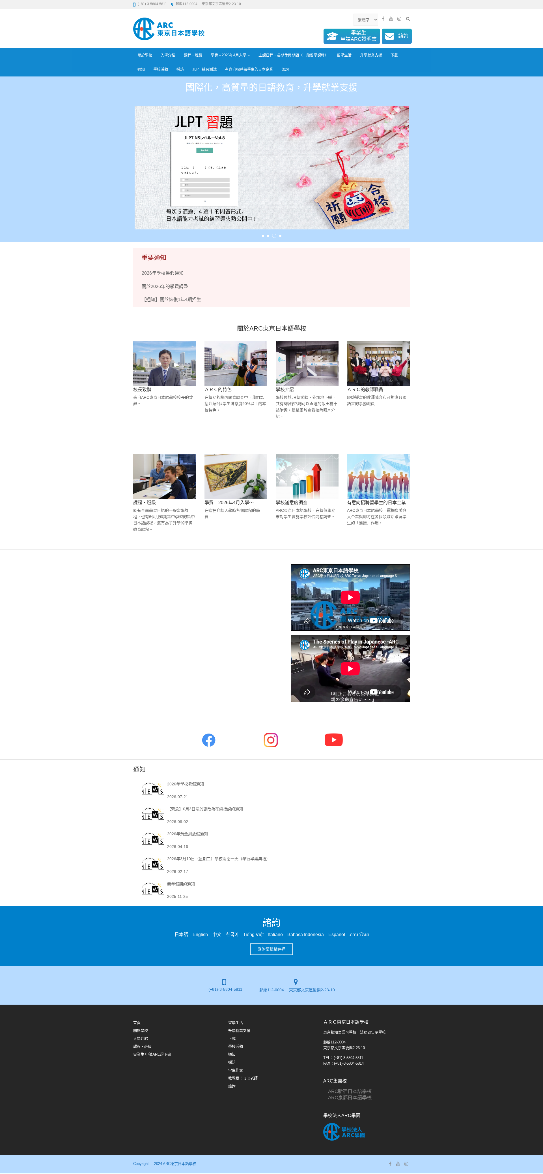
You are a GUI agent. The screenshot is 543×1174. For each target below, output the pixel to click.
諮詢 (285, 69)
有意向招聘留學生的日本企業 (249, 69)
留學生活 (344, 55)
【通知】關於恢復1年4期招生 (171, 299)
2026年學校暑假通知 (163, 273)
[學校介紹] (307, 364)
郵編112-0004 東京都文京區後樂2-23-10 (208, 4)
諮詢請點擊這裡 (271, 949)
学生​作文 (235, 1070)
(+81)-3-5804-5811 (152, 4)
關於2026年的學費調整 (165, 286)
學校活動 (160, 69)
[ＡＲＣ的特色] (235, 364)
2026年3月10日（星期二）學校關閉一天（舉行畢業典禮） (218, 859)
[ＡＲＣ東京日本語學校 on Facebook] (383, 18)
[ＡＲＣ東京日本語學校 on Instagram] (399, 18)
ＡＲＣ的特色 (218, 389)
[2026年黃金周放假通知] (153, 839)
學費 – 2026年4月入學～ (230, 55)
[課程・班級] (164, 477)
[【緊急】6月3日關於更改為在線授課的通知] (153, 814)
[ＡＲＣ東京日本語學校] (168, 29)
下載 (394, 55)
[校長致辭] (164, 364)
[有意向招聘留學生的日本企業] (378, 477)
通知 (141, 69)
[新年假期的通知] (153, 889)
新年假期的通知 (181, 884)
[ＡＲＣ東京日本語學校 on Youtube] (391, 18)
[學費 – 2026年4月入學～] (235, 477)
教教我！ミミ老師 (243, 1078)
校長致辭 (142, 389)
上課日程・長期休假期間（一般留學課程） (293, 55)
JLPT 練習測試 (204, 69)
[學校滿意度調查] (307, 477)
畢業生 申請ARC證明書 (152, 1054)
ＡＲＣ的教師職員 (365, 389)
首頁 (137, 1022)
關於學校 (144, 55)
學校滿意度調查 (291, 502)
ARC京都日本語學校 (347, 1097)
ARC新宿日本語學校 (347, 1091)
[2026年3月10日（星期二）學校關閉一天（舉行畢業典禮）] (153, 864)
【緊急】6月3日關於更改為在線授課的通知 (205, 809)
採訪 (180, 69)
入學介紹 (168, 55)
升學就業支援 (371, 55)
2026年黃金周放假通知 (187, 834)
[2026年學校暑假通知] (153, 789)
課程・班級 (193, 55)
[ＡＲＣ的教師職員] (378, 364)
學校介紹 (285, 389)
